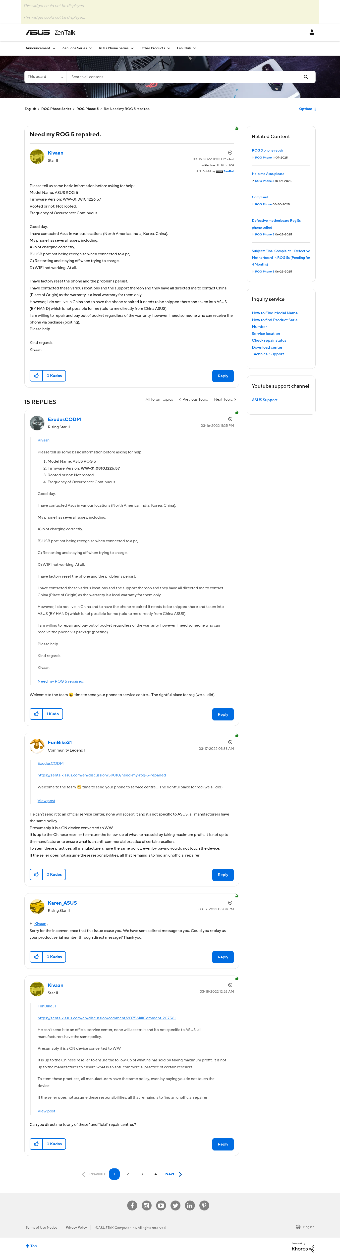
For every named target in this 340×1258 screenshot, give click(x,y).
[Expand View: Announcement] (54, 48)
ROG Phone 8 (264, 181)
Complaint (260, 197)
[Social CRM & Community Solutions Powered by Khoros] (303, 1247)
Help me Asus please (268, 174)
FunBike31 (47, 1006)
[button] (36, 376)
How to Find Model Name (275, 313)
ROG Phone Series (56, 109)
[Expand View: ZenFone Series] (90, 48)
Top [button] (33, 1246)
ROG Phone (263, 158)
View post (46, 800)
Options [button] (305, 109)
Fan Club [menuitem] (184, 48)
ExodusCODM (51, 763)
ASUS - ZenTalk (50, 32)
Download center (267, 347)
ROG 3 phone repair (267, 150)
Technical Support (268, 354)
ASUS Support (265, 399)
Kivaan (44, 440)
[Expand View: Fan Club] (194, 48)
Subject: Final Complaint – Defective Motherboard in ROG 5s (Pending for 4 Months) (281, 258)
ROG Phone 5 (87, 109)
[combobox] (191, 77)
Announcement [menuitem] (38, 48)
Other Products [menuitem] (152, 48)
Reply (223, 376)
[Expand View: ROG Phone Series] (132, 48)
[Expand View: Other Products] (168, 48)
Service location (266, 333)
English (30, 109)
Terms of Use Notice (41, 1227)
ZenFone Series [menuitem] (74, 48)
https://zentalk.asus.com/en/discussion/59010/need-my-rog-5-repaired (102, 775)
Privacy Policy (76, 1227)
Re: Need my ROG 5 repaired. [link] (127, 109)
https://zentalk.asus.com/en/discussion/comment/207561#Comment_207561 (107, 1018)
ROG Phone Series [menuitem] (113, 48)
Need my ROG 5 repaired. (61, 681)
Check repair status (269, 340)
